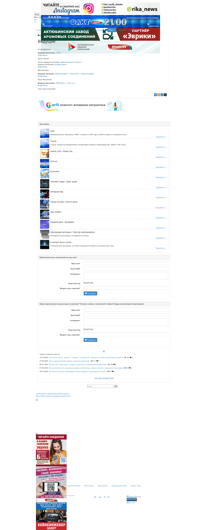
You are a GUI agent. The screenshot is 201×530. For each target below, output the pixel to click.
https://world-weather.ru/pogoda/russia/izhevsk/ (53, 396)
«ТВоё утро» (71, 83)
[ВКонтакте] (155, 94)
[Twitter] (55, 17)
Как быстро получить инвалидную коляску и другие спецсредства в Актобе (77, 371)
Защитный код (74, 283)
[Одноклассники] (158, 94)
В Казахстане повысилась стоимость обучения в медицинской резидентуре (78, 364)
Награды (60, 485)
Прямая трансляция (66, 30)
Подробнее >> (161, 137)
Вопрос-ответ (136, 485)
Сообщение (75, 274)
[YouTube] (58, 17)
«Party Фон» (60, 83)
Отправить (91, 293)
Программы (50, 30)
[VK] (52, 17)
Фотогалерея (89, 485)
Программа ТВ (83, 30)
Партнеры (50, 485)
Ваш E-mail (75, 268)
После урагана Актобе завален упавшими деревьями (69, 361)
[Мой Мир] (162, 94)
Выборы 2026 (134, 30)
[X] (165, 94)
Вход (37, 14)
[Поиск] (116, 386)
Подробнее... (43, 76)
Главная (39, 30)
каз (35, 21)
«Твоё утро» (74, 73)
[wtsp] (60, 17)
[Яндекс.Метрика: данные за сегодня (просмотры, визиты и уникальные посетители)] (134, 496)
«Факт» (59, 53)
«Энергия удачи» (61, 73)
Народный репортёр (119, 485)
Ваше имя (76, 263)
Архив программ (74, 485)
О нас (40, 485)
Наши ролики (103, 485)
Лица (111, 30)
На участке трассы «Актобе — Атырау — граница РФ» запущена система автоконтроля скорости (86, 357)
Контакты (121, 30)
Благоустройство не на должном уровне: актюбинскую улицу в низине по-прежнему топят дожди (86, 368)
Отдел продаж (98, 30)
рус (35, 19)
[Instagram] (49, 17)
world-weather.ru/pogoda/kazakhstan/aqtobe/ (52, 393)
